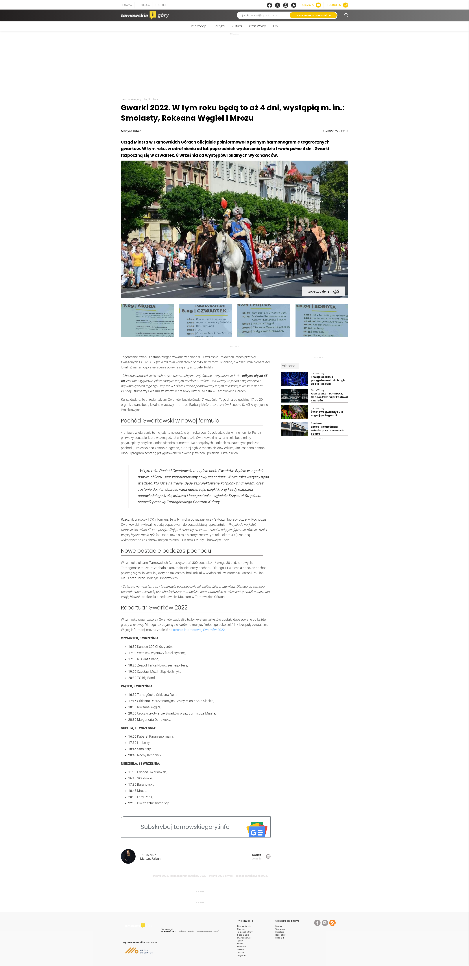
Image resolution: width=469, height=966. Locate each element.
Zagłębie (241, 955)
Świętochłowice (244, 937)
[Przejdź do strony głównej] (145, 15)
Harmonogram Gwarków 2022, (188, 875)
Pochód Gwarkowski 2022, (252, 875)
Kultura (237, 26)
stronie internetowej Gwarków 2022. (199, 630)
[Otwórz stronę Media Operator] (138, 952)
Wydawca (280, 929)
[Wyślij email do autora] (268, 858)
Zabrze (240, 952)
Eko (275, 26)
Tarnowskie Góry (245, 932)
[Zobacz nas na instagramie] (285, 5)
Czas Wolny (257, 26)
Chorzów (241, 929)
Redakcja (143, 5)
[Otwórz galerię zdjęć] (234, 297)
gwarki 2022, (161, 875)
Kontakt (160, 5)
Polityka (219, 26)
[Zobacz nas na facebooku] (269, 5)
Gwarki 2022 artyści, (221, 875)
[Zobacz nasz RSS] (293, 5)
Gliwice (240, 949)
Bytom (240, 943)
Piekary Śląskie (244, 926)
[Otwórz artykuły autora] (130, 856)
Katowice (241, 946)
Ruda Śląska (243, 935)
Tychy (240, 940)
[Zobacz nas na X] (277, 5)
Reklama (126, 5)
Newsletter (280, 935)
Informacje (198, 26)
